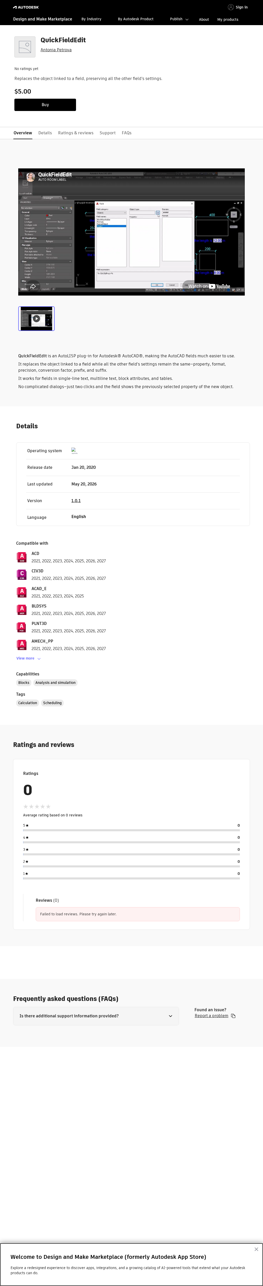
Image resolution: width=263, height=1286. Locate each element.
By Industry (91, 19)
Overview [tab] (23, 133)
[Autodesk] (26, 7)
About (204, 19)
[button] (96, 1016)
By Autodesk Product (136, 19)
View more (25, 658)
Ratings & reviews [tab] (75, 133)
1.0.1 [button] (76, 501)
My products (227, 19)
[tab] (36, 318)
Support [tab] (108, 133)
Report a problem (211, 1016)
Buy (45, 105)
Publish (176, 19)
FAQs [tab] (127, 133)
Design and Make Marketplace (42, 19)
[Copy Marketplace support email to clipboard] (233, 1015)
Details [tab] (45, 133)
